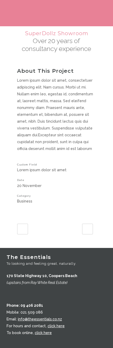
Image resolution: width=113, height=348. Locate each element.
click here (56, 326)
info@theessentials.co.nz (40, 319)
